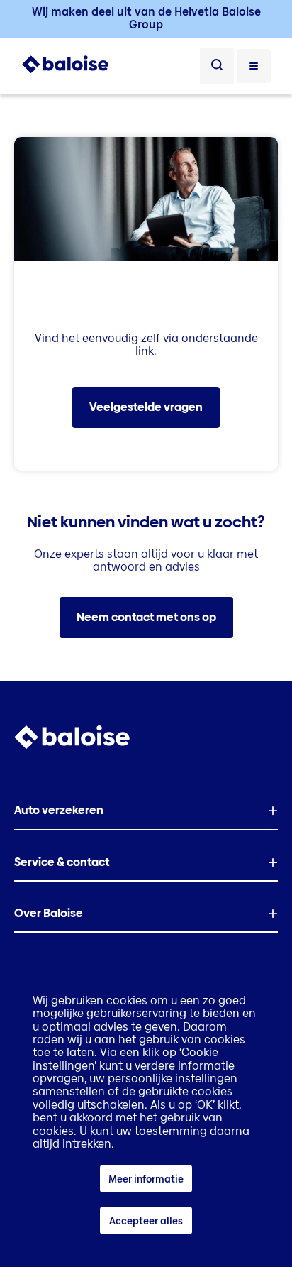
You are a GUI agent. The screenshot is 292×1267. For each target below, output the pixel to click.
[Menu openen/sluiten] (254, 66)
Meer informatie (146, 1179)
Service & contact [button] (61, 862)
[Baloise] (65, 70)
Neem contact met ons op (146, 617)
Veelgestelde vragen (146, 407)
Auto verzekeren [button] (58, 810)
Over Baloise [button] (48, 913)
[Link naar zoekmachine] (217, 66)
